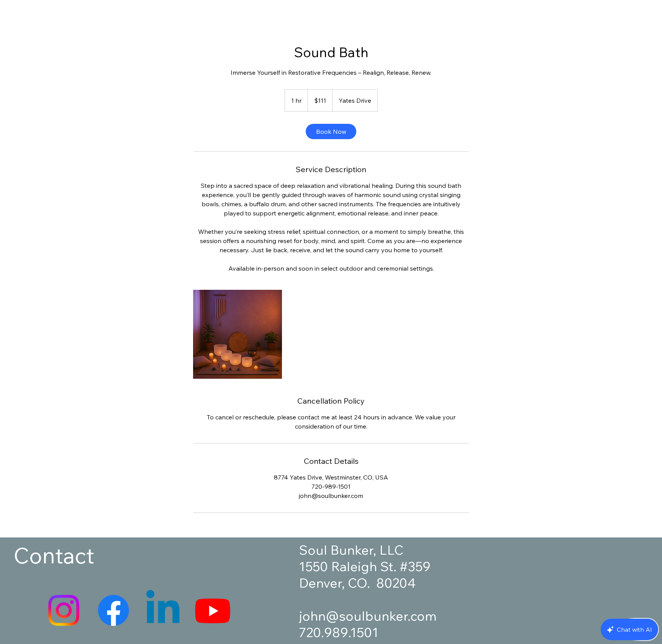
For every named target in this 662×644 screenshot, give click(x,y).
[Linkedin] (163, 610)
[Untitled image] (237, 334)
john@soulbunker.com (368, 616)
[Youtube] (212, 610)
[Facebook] (113, 610)
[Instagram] (63, 610)
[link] (331, 131)
